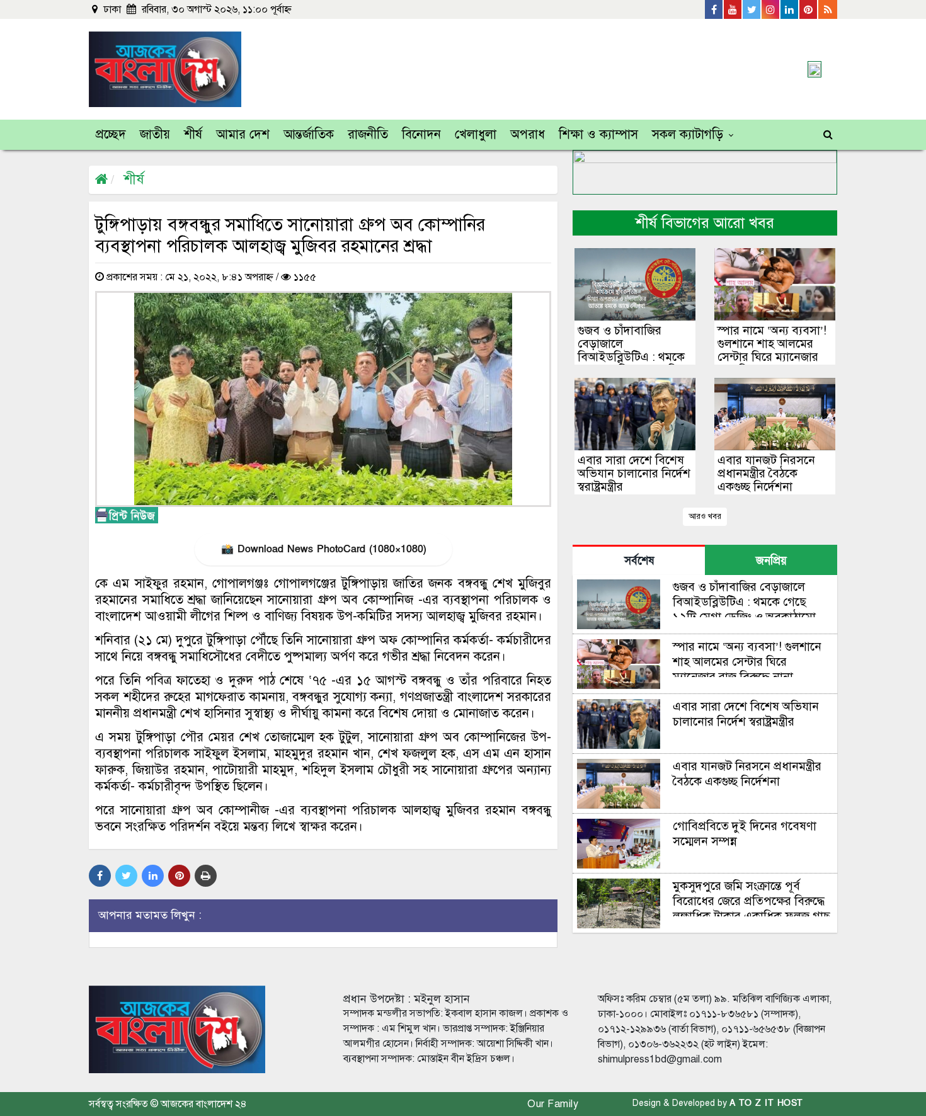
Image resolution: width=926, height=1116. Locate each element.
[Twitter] (752, 9)
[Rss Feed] (827, 9)
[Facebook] (714, 9)
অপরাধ (527, 134)
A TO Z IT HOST (766, 1103)
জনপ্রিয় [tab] (771, 561)
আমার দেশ (243, 134)
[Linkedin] (789, 9)
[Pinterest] (808, 9)
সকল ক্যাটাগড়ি (687, 134)
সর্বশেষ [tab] (639, 561)
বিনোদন (421, 134)
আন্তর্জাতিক (308, 134)
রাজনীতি (368, 134)
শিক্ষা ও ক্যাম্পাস (598, 134)
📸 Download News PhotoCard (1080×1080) (323, 549)
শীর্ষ (193, 134)
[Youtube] (733, 9)
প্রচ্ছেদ (111, 134)
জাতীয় (155, 134)
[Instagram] (771, 9)
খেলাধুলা (475, 134)
